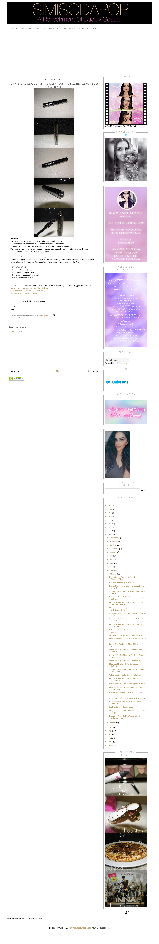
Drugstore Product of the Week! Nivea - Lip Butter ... (126, 598)
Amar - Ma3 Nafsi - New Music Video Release (127, 698)
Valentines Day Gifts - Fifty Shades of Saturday (124, 631)
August (113, 552)
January (113, 723)
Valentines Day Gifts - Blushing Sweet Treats (127, 684)
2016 (110, 531)
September (114, 549)
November (114, 541)
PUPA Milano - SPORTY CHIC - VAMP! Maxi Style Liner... (126, 625)
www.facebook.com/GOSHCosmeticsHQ (27, 291)
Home (15, 29)
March (112, 571)
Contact (40, 29)
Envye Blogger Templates (80, 928)
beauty (18, 317)
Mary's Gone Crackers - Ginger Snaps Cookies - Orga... (127, 711)
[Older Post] (93, 371)
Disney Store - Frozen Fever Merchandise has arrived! (127, 587)
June (112, 560)
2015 (110, 534)
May (112, 563)
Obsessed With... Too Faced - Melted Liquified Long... (127, 614)
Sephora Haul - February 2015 (121, 707)
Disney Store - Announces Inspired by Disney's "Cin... (124, 578)
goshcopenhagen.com (43, 257)
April (112, 567)
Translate (123, 363)
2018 (110, 524)
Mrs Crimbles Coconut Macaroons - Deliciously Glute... (123, 609)
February (113, 574)
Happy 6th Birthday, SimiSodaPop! (123, 583)
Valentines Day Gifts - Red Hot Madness (125, 675)
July (111, 556)
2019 (110, 520)
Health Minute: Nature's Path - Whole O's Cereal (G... (125, 703)
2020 (110, 516)
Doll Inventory (87, 29)
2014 (110, 727)
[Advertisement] (79, 52)
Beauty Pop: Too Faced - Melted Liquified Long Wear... (127, 645)
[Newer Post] (16, 371)
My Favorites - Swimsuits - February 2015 (125, 635)
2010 (110, 742)
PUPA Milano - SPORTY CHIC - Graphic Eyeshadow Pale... (125, 679)
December (114, 538)
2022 (110, 509)
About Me (27, 29)
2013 (110, 731)
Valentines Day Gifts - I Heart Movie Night (126, 661)
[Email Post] (53, 315)
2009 (110, 745)
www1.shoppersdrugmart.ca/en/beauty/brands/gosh (32, 288)
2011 (109, 738)
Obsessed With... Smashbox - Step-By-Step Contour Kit (126, 670)
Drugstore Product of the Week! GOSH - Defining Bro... (125, 717)
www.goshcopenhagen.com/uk (23, 293)
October (113, 545)
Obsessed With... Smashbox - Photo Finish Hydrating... (126, 620)
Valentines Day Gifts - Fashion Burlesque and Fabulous (127, 651)
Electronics (69, 29)
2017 (110, 527)
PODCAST (53, 29)
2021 (110, 513)
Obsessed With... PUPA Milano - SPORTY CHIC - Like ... (128, 592)
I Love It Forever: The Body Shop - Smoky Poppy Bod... (125, 688)
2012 (110, 734)
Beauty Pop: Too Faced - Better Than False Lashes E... (125, 694)
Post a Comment (17, 331)
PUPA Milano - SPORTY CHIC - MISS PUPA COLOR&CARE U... (126, 603)
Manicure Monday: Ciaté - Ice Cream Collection (123, 665)
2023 (110, 505)
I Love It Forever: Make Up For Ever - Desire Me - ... (127, 640)
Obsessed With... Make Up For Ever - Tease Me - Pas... (127, 656)
